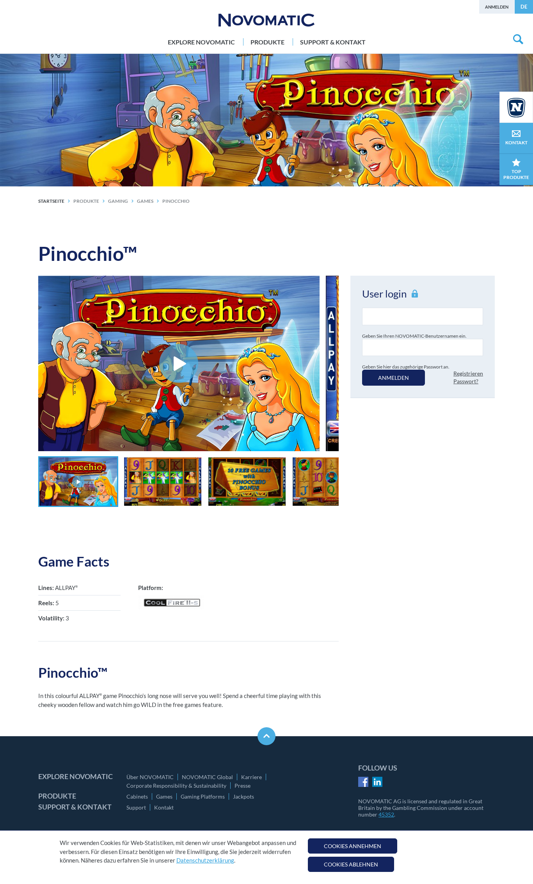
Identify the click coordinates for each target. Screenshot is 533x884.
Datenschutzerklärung (205, 860)
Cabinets (137, 796)
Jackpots (243, 796)
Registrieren (468, 373)
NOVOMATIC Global (207, 777)
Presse (243, 785)
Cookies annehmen (352, 846)
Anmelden (496, 6)
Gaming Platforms (203, 796)
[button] (78, 481)
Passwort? (465, 381)
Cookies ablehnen (351, 864)
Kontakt (164, 807)
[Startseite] (266, 20)
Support (136, 807)
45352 (386, 814)
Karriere (251, 777)
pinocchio (176, 201)
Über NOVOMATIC (150, 777)
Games (164, 796)
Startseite (51, 201)
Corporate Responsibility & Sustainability (176, 785)
